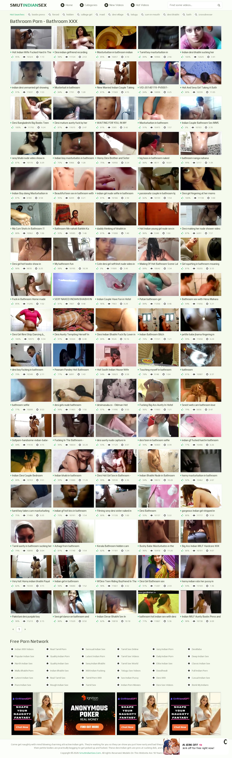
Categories (91, 5)
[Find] (219, 5)
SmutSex (28, 5)
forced (55, 14)
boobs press (38, 14)
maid (102, 14)
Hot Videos (142, 5)
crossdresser (205, 14)
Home (69, 5)
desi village (117, 14)
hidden (70, 14)
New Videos (116, 5)
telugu (134, 14)
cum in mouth (152, 14)
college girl (86, 14)
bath (188, 14)
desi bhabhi (173, 14)
